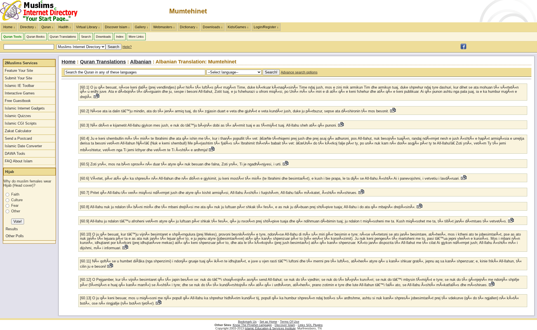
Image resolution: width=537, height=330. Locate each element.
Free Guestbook (18, 101)
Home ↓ (9, 27)
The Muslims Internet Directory (42, 11)
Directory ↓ (28, 27)
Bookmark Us (247, 321)
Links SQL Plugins (310, 325)
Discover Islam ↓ (117, 27)
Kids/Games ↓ (238, 27)
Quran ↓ (47, 27)
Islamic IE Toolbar (19, 86)
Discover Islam (285, 325)
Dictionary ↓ (189, 27)
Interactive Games (20, 93)
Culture (17, 200)
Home (69, 62)
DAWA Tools (15, 153)
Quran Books (36, 36)
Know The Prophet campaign (252, 325)
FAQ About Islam (18, 161)
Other (15, 211)
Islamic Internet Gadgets (25, 108)
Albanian (140, 62)
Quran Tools (12, 36)
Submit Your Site (18, 78)
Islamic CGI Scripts (21, 123)
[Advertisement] (471, 11)
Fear (14, 205)
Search (86, 36)
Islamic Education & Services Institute (270, 328)
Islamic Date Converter (23, 146)
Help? (127, 47)
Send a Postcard (18, 138)
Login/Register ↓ (266, 27)
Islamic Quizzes (18, 116)
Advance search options (299, 72)
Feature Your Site (19, 70)
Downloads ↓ (213, 27)
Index (120, 36)
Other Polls (15, 236)
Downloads (103, 36)
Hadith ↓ (64, 27)
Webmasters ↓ (164, 27)
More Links (136, 36)
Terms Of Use (289, 321)
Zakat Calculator (18, 131)
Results (12, 229)
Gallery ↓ (141, 27)
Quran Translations (63, 36)
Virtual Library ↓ (88, 27)
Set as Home (268, 321)
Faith (15, 194)
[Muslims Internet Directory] (463, 48)
